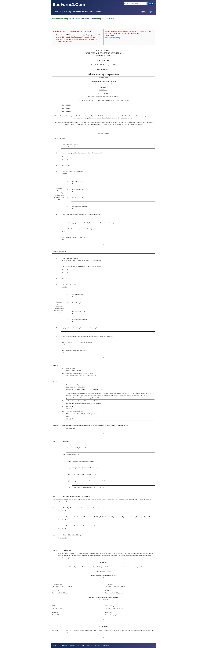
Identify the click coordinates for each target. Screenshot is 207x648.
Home (56, 12)
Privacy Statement (87, 645)
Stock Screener (95, 12)
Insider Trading (65, 12)
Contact (97, 645)
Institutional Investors (80, 12)
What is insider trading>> (113, 38)
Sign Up (143, 12)
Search (151, 3)
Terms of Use (74, 645)
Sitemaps (106, 645)
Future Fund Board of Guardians (83, 18)
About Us (56, 645)
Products (64, 645)
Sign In (151, 12)
